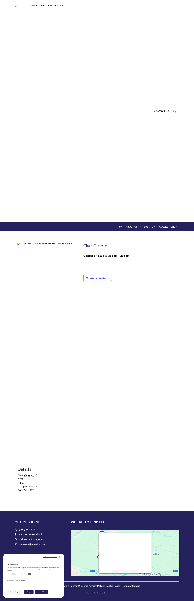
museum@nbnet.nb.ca (32, 544)
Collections (167, 227)
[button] (175, 111)
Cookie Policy (113, 586)
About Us (132, 227)
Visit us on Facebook (31, 534)
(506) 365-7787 (27, 529)
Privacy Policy (96, 586)
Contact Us (161, 111)
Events (148, 227)
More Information (124, 572)
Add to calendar (98, 277)
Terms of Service (131, 586)
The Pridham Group (101, 593)
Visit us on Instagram (31, 539)
